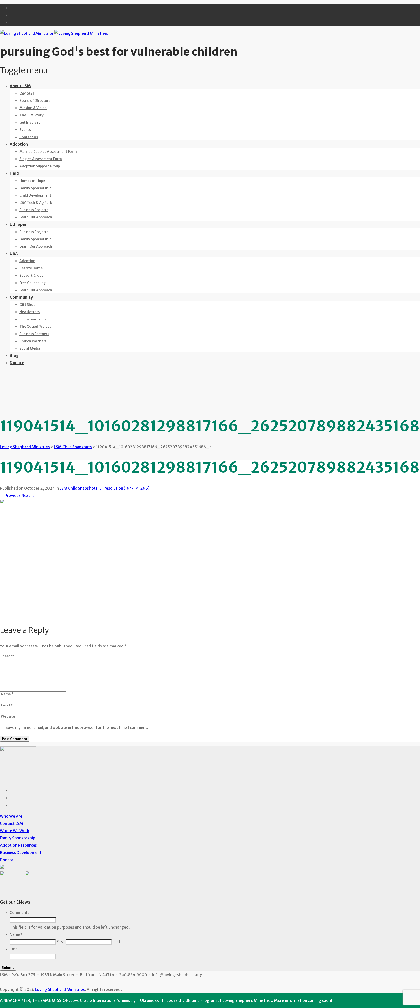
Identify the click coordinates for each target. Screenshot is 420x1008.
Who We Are (11, 816)
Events (25, 130)
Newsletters (29, 312)
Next (28, 495)
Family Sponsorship (35, 188)
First (61, 941)
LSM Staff (27, 93)
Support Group (31, 275)
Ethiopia (18, 224)
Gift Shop (27, 304)
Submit (8, 968)
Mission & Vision (33, 108)
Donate (17, 362)
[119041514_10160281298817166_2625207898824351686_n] (88, 614)
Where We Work (14, 830)
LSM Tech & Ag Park (35, 202)
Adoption (19, 144)
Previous (10, 495)
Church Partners (32, 341)
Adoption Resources (18, 845)
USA (14, 253)
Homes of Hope (32, 181)
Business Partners (34, 334)
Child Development (35, 195)
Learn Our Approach (35, 217)
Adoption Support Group (39, 166)
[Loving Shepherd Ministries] (54, 33)
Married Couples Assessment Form (48, 151)
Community (21, 297)
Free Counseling (32, 283)
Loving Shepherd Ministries (60, 989)
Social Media (29, 348)
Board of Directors (34, 100)
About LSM (20, 85)
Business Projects (33, 210)
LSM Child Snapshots (78, 488)
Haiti (14, 173)
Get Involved (30, 122)
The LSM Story (31, 115)
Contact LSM (11, 823)
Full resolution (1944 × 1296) (123, 488)
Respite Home (31, 268)
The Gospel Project (35, 326)
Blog (14, 355)
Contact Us (28, 137)
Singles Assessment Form (40, 159)
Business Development (20, 852)
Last (116, 941)
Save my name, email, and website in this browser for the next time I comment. (77, 727)
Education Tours (32, 319)
